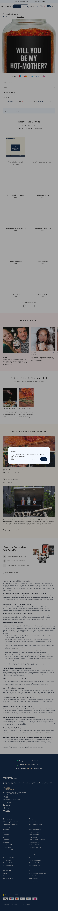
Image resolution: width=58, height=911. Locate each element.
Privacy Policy (18, 459)
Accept (44, 459)
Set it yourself (34, 459)
